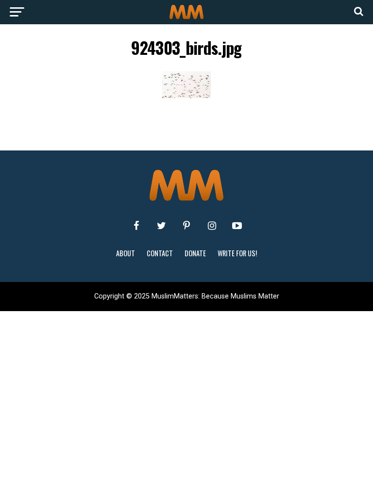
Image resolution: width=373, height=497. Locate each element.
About (125, 253)
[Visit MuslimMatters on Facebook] (136, 225)
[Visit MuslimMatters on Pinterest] (186, 225)
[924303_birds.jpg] (186, 95)
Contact (160, 253)
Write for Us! (237, 253)
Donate (195, 253)
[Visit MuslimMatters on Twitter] (161, 225)
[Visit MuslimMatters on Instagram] (211, 225)
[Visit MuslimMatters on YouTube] (237, 225)
